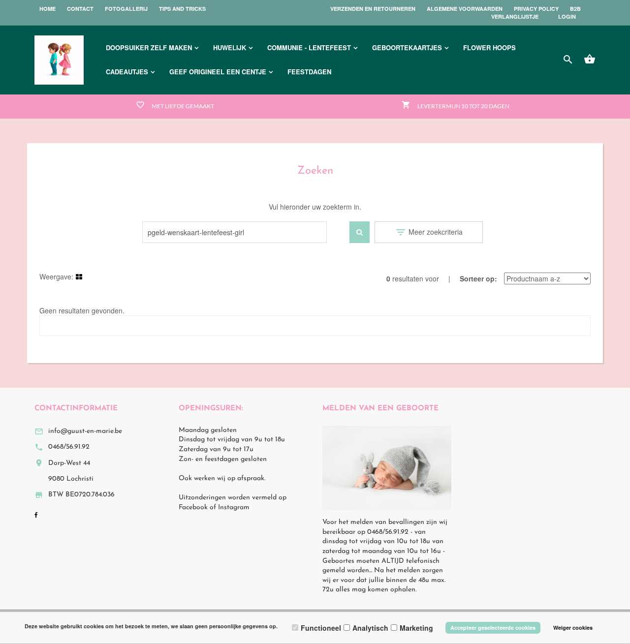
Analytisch (370, 628)
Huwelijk (229, 47)
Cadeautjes (127, 71)
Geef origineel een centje (217, 71)
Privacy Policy (536, 8)
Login (567, 16)
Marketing (416, 628)
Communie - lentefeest (309, 47)
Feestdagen (309, 71)
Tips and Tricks (182, 8)
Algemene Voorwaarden (465, 8)
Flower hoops (489, 47)
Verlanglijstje (514, 16)
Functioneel (321, 628)
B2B (575, 8)
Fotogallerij (126, 8)
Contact (80, 8)
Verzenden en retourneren (372, 8)
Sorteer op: (478, 278)
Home (47, 8)
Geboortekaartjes (407, 47)
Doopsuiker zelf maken (149, 47)
